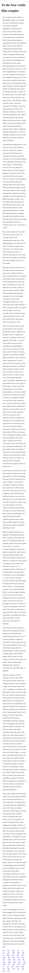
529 (8, 971)
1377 (24, 964)
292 (8, 950)
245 (23, 968)
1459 (4, 964)
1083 (8, 955)
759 (4, 971)
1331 (4, 962)
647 (23, 957)
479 (14, 968)
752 (18, 957)
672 (9, 964)
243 (8, 952)
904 (18, 952)
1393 (22, 966)
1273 (4, 959)
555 (20, 962)
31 (22, 950)
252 (4, 952)
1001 (8, 968)
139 (8, 966)
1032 (9, 959)
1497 (14, 962)
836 (18, 955)
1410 (9, 962)
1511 (17, 966)
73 (3, 966)
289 (9, 957)
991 (14, 959)
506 (14, 957)
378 (4, 950)
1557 (18, 964)
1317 (22, 955)
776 (4, 968)
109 (23, 952)
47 (3, 955)
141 (18, 950)
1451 (13, 950)
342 (13, 955)
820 (19, 959)
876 (12, 966)
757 (18, 968)
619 (14, 964)
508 (24, 962)
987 (24, 959)
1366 (13, 952)
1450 (4, 957)
